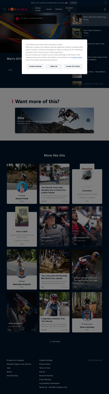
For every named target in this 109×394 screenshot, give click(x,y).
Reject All (53, 66)
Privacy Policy (77, 57)
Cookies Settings (35, 66)
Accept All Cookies (73, 66)
